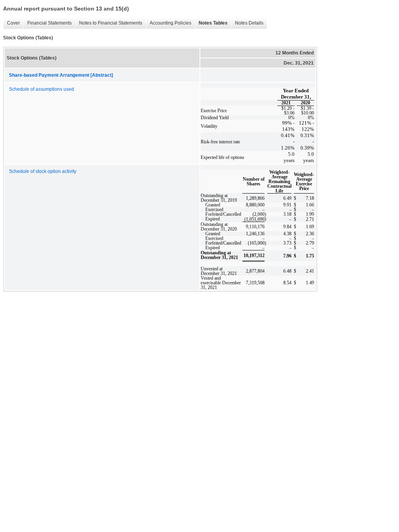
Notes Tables (211, 23)
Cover (11, 23)
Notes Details (247, 23)
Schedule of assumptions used (41, 89)
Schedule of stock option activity (42, 171)
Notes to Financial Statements (108, 23)
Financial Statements (47, 23)
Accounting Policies (168, 23)
